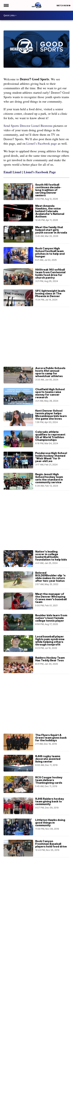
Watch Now (63, 5)
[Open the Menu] (6, 5)
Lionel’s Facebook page (41, 143)
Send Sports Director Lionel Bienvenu (28, 125)
